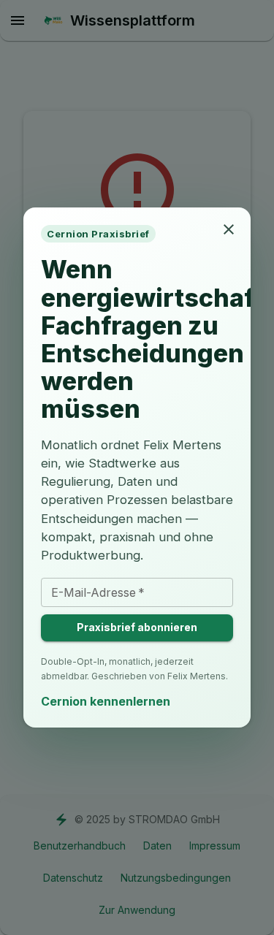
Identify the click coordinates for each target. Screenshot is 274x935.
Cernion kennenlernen (105, 701)
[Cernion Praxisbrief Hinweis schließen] (228, 229)
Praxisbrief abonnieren (137, 627)
